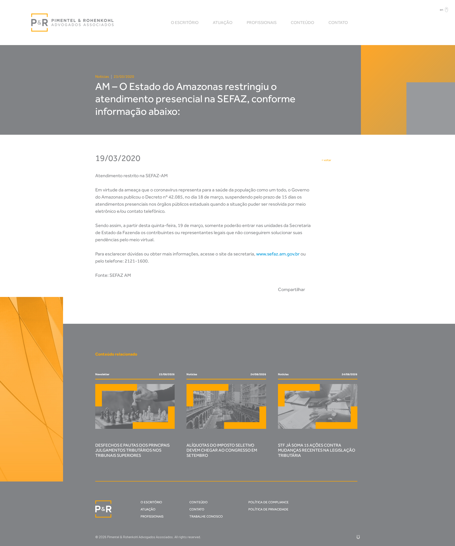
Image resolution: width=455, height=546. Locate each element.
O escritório (185, 22)
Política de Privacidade (268, 509)
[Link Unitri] (358, 537)
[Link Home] (72, 23)
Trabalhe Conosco (206, 516)
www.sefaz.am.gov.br (278, 254)
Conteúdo (302, 22)
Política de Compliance (268, 502)
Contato (338, 22)
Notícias (102, 76)
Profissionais (262, 22)
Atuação (222, 22)
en (441, 9)
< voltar (326, 160)
